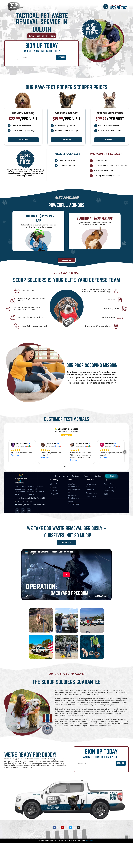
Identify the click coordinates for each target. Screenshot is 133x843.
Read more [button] (15, 455)
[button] (8, 452)
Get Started (23, 140)
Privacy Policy (90, 841)
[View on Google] (13, 445)
